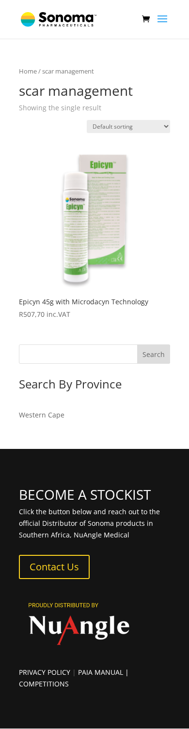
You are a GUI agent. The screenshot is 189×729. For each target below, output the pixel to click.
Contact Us (54, 566)
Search (153, 354)
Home (28, 71)
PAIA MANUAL (100, 672)
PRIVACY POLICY (44, 672)
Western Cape (41, 414)
